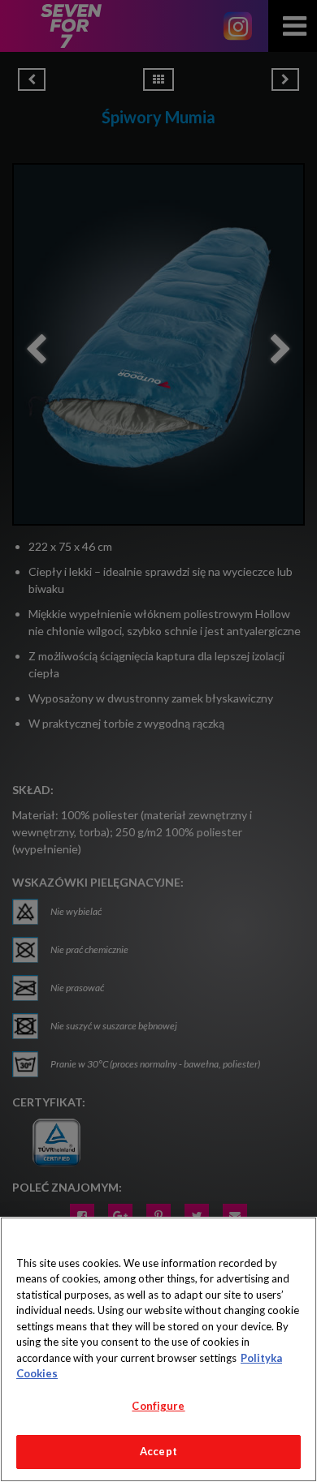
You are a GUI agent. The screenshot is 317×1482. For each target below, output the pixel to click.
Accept (158, 1451)
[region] (158, 1349)
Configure (158, 1405)
